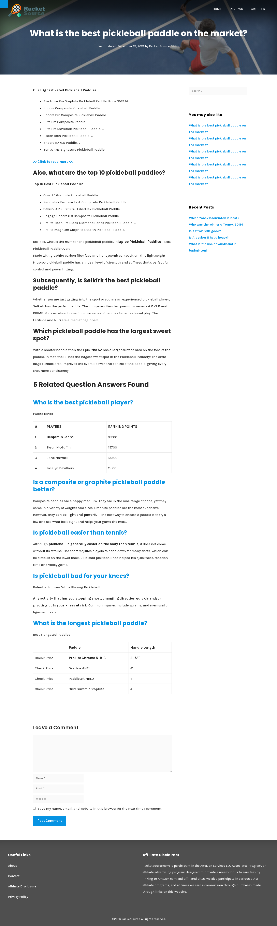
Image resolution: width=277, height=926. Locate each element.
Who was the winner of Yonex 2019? (216, 224)
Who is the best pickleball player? (83, 402)
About (12, 866)
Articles (258, 9)
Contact (13, 876)
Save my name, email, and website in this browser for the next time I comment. (100, 808)
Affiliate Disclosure (22, 886)
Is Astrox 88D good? (205, 231)
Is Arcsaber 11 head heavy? (209, 237)
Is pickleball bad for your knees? (81, 576)
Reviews (236, 9)
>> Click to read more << (53, 162)
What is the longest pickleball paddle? (90, 623)
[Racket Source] (26, 10)
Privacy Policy (18, 897)
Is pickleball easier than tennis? (80, 533)
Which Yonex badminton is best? (214, 218)
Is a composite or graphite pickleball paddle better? (99, 485)
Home (217, 9)
